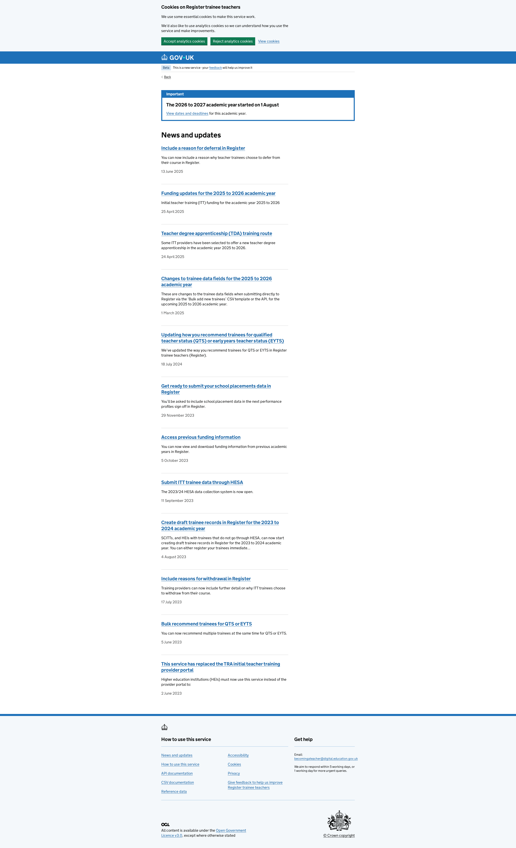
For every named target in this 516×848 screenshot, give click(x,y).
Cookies (234, 764)
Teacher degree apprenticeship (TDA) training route (216, 233)
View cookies (269, 41)
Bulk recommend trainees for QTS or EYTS (206, 624)
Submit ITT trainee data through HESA (202, 482)
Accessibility (238, 755)
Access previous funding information (200, 437)
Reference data (174, 791)
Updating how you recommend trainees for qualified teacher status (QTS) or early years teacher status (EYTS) (222, 338)
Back (167, 77)
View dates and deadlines (187, 113)
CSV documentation (177, 782)
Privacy (234, 773)
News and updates (176, 755)
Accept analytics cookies (184, 41)
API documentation (177, 773)
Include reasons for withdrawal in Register (206, 579)
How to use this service (180, 764)
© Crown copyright (339, 835)
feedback (215, 68)
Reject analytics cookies (233, 41)
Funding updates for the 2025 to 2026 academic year (218, 193)
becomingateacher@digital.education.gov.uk (326, 759)
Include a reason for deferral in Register (203, 148)
